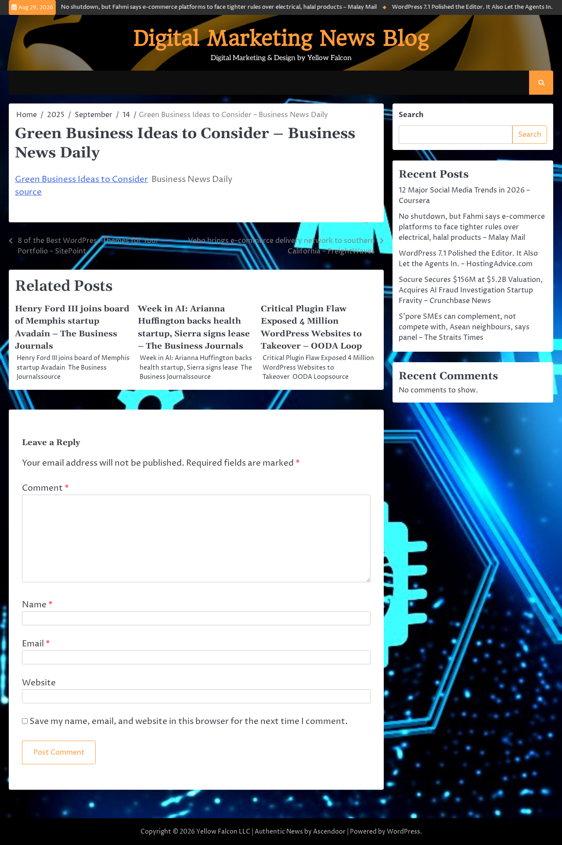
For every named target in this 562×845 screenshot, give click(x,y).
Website (39, 682)
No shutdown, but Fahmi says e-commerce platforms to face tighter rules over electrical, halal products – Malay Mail (204, 7)
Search (411, 115)
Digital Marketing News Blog (281, 38)
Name (37, 604)
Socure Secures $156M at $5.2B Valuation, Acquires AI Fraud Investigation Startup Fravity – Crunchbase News (471, 290)
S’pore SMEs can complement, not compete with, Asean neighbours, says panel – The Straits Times (464, 327)
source (28, 192)
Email (36, 643)
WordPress (403, 831)
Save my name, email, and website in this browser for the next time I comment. (188, 721)
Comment (45, 488)
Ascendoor (329, 831)
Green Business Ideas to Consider (81, 179)
